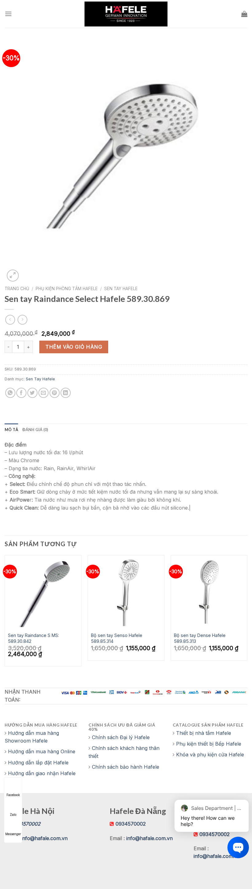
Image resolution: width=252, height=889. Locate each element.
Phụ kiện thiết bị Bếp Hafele (208, 744)
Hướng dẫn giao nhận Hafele (42, 773)
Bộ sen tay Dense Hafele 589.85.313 (200, 638)
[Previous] (5, 613)
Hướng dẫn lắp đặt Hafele (38, 762)
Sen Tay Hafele (121, 288)
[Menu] (8, 13)
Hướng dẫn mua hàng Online (41, 751)
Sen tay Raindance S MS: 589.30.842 (33, 638)
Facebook (13, 795)
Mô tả (11, 429)
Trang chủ (17, 288)
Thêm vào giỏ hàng (73, 347)
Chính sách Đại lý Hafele (121, 737)
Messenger (13, 834)
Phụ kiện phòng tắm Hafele (67, 288)
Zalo (13, 814)
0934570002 (131, 824)
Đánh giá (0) (35, 429)
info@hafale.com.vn (44, 838)
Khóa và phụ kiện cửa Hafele (210, 754)
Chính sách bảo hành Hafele (125, 767)
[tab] (11, 429)
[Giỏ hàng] (244, 14)
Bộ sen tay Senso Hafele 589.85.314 (116, 638)
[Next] (247, 613)
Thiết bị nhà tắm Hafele (203, 733)
